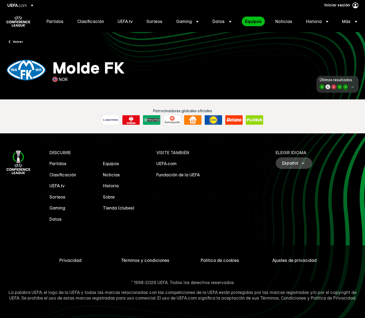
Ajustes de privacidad (294, 260)
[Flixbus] (254, 120)
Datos (55, 219)
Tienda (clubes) (118, 207)
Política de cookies (220, 260)
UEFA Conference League (18, 21)
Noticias (111, 174)
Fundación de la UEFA (178, 174)
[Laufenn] (110, 120)
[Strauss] (131, 120)
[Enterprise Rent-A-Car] (151, 120)
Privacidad (70, 260)
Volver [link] (18, 41)
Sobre (109, 197)
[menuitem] (55, 21)
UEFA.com (166, 163)
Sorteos (57, 197)
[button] (187, 21)
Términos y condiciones (145, 260)
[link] (55, 21)
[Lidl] (213, 120)
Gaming (57, 207)
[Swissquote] (172, 120)
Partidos (58, 163)
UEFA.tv (57, 185)
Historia (111, 185)
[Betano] (234, 120)
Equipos (111, 163)
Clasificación (62, 174)
